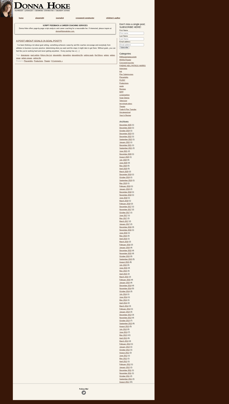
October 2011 (124, 376)
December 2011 (125, 370)
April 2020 (123, 169)
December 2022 (125, 137)
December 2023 (125, 134)
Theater (47, 61)
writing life (37, 58)
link (120, 71)
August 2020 (124, 157)
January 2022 (124, 142)
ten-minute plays (125, 104)
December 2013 (125, 315)
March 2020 (123, 172)
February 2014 (124, 309)
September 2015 (125, 259)
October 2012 (124, 350)
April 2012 (123, 361)
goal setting (34, 55)
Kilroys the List (46, 55)
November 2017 (125, 210)
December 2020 (125, 154)
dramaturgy (25, 55)
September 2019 (125, 180)
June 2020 (123, 163)
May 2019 (123, 183)
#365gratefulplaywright (127, 57)
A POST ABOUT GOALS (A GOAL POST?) (39, 41)
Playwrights (28, 61)
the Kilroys (99, 55)
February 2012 (124, 364)
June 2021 (123, 151)
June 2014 (123, 297)
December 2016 (125, 227)
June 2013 (123, 332)
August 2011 (124, 382)
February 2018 (124, 204)
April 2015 (123, 274)
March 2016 (123, 242)
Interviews (123, 69)
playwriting (67, 55)
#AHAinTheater (125, 60)
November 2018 (125, 195)
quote (121, 86)
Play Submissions (126, 74)
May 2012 (123, 359)
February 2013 (124, 344)
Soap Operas (124, 98)
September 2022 (125, 139)
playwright (39, 18)
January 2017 (124, 224)
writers (106, 55)
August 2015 (124, 262)
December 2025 (125, 125)
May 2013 (123, 335)
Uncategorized (124, 112)
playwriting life (77, 55)
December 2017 (125, 207)
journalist (60, 18)
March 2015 (123, 277)
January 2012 (124, 367)
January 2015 (124, 283)
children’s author (113, 18)
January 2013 (124, 347)
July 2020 (123, 160)
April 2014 (123, 303)
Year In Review (125, 115)
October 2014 (124, 291)
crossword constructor (85, 18)
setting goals (89, 55)
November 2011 (125, 373)
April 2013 (123, 338)
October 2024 (124, 131)
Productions (38, 61)
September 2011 (125, 379)
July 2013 (123, 329)
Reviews (122, 89)
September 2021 (125, 148)
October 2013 (124, 321)
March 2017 (123, 221)
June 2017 (123, 215)
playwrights (57, 55)
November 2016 (125, 230)
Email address (124, 42)
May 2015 (123, 271)
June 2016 (123, 233)
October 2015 (124, 256)
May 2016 (123, 236)
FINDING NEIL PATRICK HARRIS (132, 66)
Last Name (123, 36)
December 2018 (125, 192)
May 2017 (123, 218)
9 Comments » (57, 61)
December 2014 (125, 286)
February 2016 (124, 245)
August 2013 (124, 326)
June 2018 (123, 198)
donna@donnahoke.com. (65, 31)
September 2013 (125, 324)
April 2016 (123, 239)
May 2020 (123, 166)
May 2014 (123, 300)
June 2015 (123, 268)
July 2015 (123, 265)
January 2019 (124, 189)
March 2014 (123, 306)
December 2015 (125, 251)
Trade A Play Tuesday (127, 109)
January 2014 (124, 312)
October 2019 (124, 177)
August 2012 (124, 353)
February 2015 (124, 280)
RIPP (121, 92)
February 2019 (124, 186)
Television (123, 101)
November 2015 (125, 253)
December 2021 (125, 145)
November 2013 (125, 318)
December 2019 (125, 174)
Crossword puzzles (126, 63)
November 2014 (125, 288)
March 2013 (123, 341)
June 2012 (123, 356)
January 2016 (124, 248)
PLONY (122, 80)
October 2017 (124, 213)
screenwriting (124, 95)
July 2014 (123, 294)
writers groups (26, 58)
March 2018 (123, 201)
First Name (123, 30)
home (21, 18)
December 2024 (125, 128)
